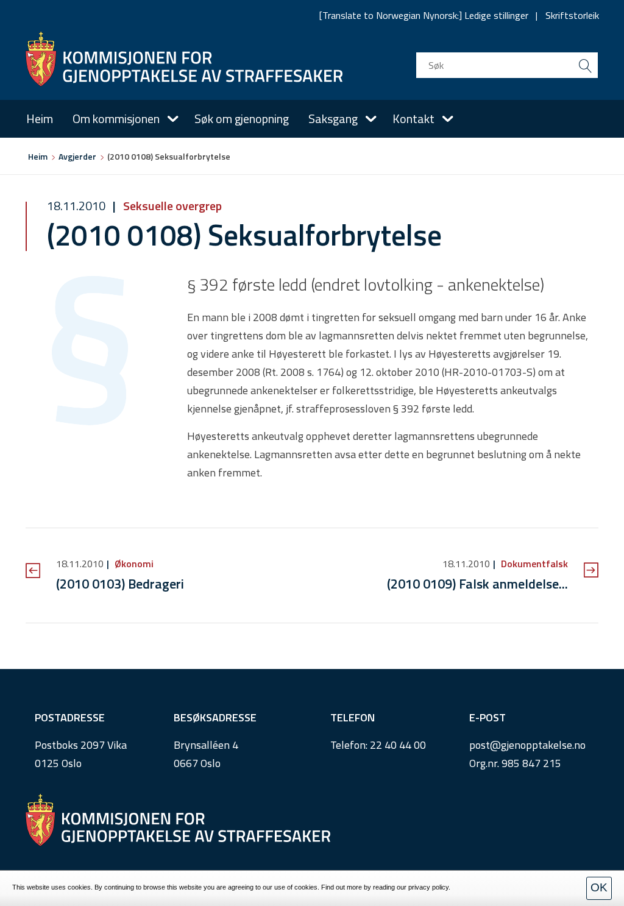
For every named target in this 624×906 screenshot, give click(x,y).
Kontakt (413, 118)
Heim (39, 118)
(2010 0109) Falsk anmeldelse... (477, 583)
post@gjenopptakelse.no (527, 745)
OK (599, 887)
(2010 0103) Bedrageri (120, 583)
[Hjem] (184, 59)
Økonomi (133, 563)
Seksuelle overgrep (171, 205)
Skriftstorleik (572, 15)
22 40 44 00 (398, 745)
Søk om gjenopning (241, 118)
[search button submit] (585, 65)
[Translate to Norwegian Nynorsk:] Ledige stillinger (423, 15)
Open (173, 119)
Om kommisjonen (116, 118)
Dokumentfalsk (533, 563)
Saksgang (333, 118)
